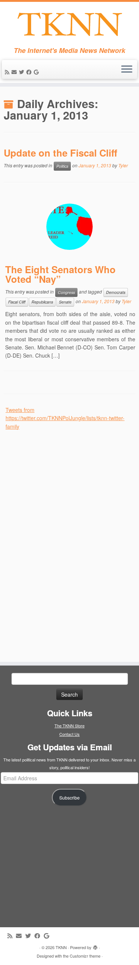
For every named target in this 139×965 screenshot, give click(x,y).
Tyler (123, 165)
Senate (65, 302)
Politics (62, 166)
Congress (66, 292)
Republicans (42, 302)
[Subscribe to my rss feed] (8, 72)
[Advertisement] (61, 541)
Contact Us (69, 734)
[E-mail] (15, 72)
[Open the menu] (126, 69)
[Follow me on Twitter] (22, 72)
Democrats (115, 292)
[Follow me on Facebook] (30, 72)
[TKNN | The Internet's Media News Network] (69, 24)
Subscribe (69, 797)
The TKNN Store (69, 725)
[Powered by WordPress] (95, 945)
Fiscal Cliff (17, 302)
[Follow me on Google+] (37, 72)
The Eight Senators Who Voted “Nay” (60, 274)
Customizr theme (85, 956)
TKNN (61, 947)
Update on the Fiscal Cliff (60, 153)
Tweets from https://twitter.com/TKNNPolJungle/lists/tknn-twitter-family (65, 418)
